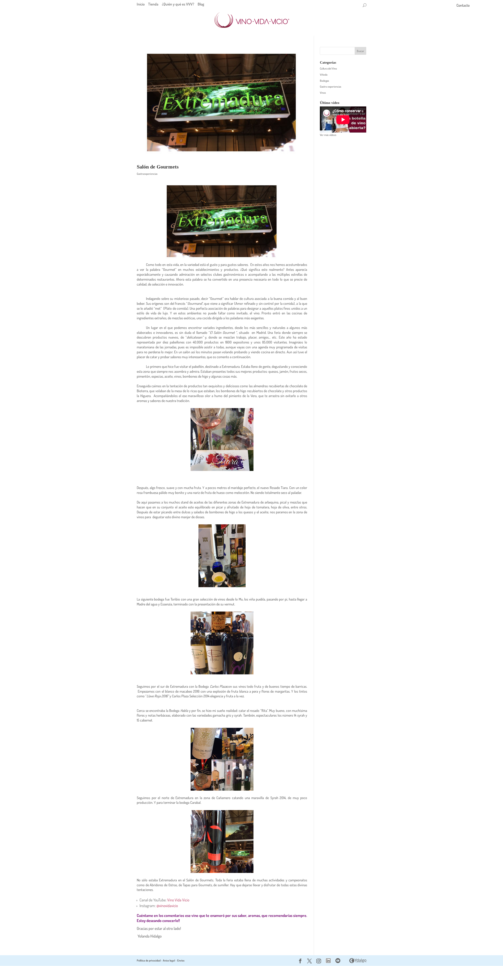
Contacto (463, 6)
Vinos (323, 92)
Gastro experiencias (330, 86)
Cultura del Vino (328, 68)
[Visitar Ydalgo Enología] (357, 962)
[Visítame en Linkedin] (328, 962)
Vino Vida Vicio (178, 899)
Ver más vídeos (328, 134)
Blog (201, 4)
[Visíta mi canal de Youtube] (337, 962)
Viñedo (324, 74)
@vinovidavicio (167, 905)
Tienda (153, 4)
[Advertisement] (343, 202)
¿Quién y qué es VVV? (178, 4)
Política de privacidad (149, 960)
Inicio (141, 4)
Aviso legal (169, 960)
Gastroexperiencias (147, 173)
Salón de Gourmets (158, 167)
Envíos (180, 960)
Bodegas (324, 80)
